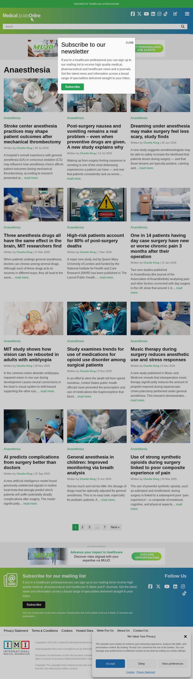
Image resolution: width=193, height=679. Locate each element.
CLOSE (130, 42)
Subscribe (72, 86)
